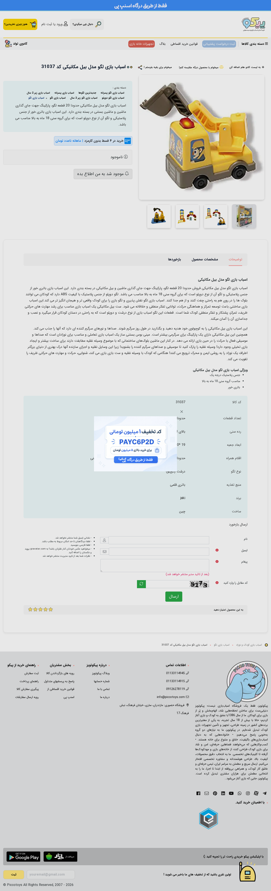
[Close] (181, 411)
